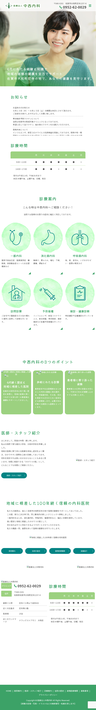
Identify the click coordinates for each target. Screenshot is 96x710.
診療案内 (48, 690)
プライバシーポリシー (48, 694)
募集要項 (84, 690)
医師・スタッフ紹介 (14, 475)
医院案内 (12, 551)
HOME (8, 690)
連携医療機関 (60, 551)
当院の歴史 (36, 551)
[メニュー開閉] (90, 5)
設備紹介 (84, 551)
